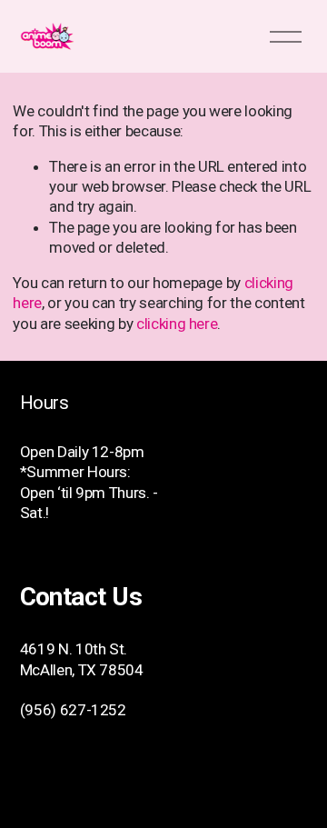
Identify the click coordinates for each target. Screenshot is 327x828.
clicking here (177, 323)
